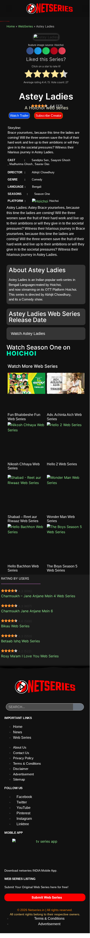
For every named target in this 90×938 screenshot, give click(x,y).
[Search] (78, 707)
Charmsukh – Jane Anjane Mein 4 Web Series (38, 596)
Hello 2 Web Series (62, 464)
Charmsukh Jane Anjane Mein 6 (27, 611)
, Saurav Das (41, 164)
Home (11, 26)
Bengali (36, 186)
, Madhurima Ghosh (20, 164)
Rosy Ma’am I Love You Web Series (30, 656)
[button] (9, 8)
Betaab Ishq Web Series (20, 641)
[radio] (29, 74)
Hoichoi (59, 45)
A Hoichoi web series (46, 107)
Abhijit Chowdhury (43, 172)
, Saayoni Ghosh (59, 160)
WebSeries (25, 26)
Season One (42, 194)
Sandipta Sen (40, 160)
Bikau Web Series (15, 626)
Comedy (37, 179)
